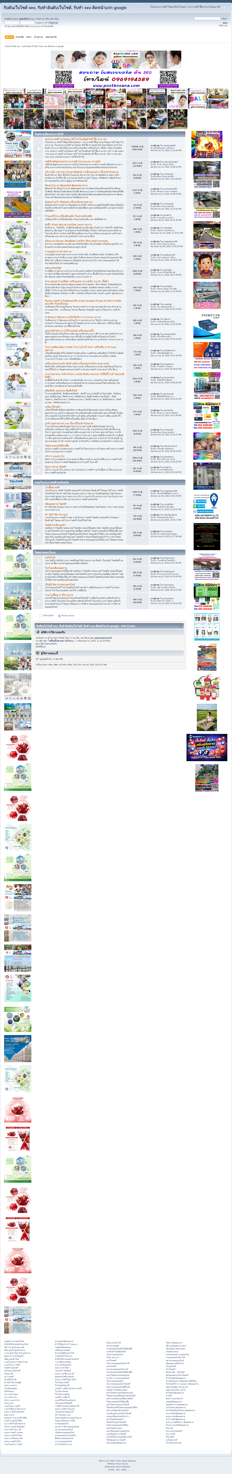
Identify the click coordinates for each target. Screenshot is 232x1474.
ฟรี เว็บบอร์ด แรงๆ (63, 1415)
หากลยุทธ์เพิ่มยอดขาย (64, 1341)
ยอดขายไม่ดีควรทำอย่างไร (177, 1387)
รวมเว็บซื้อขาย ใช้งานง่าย (59, 595)
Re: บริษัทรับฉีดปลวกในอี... (164, 322)
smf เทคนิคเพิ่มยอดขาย (116, 1443)
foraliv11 (167, 215)
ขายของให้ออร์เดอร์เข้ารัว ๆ (118, 1416)
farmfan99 (168, 410)
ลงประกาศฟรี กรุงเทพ (13, 1432)
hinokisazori (169, 558)
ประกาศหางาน (10, 1397)
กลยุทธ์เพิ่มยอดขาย (63, 1347)
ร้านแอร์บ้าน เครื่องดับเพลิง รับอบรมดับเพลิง (68, 216)
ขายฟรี (169, 1396)
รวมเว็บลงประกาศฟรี (13, 1444)
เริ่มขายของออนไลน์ (114, 1354)
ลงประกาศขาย (10, 1385)
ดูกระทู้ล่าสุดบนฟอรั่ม (46, 643)
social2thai (168, 504)
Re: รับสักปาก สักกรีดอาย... (164, 230)
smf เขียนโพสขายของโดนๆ (118, 1431)
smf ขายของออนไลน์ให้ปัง (117, 1425)
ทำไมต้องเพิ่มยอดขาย (175, 1393)
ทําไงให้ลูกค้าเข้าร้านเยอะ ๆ (66, 1344)
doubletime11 (169, 350)
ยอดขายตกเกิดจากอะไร (176, 1390)
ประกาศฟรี (9, 1377)
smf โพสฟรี (111, 1360)
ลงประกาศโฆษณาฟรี (13, 1438)
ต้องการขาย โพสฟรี (55, 466)
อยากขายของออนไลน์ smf (117, 1369)
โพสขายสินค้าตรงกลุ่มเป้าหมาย (68, 1418)
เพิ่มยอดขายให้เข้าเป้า (175, 1363)
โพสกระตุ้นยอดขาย (174, 1343)
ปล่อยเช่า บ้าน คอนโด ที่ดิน (15, 1418)
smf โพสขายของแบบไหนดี (117, 1404)
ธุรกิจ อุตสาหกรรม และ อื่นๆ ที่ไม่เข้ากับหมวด (69, 423)
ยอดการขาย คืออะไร (174, 1398)
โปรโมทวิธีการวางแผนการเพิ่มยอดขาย (182, 1384)
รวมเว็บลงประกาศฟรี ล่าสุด (16, 1362)
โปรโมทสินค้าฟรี (62, 1385)
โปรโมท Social (61, 1391)
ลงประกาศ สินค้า (62, 1368)
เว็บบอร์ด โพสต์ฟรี (63, 1371)
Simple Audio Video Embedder (117, 1467)
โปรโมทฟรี (170, 1369)
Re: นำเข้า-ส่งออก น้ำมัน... (164, 164)
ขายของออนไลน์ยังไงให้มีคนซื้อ (119, 1349)
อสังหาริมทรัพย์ (53, 268)
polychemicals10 (103, 638)
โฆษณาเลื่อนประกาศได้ (65, 1421)
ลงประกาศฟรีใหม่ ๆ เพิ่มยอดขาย (179, 1422)
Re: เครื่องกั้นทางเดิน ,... (163, 336)
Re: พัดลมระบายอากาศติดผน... (166, 413)
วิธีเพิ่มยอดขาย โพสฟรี (116, 1440)
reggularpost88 (170, 241)
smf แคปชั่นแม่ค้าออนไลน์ (117, 1410)
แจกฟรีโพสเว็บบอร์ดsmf (65, 1400)
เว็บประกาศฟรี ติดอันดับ (14, 1427)
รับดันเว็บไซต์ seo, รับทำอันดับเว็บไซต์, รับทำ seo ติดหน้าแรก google (65, 7)
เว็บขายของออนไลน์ (114, 1381)
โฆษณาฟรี (8, 1374)
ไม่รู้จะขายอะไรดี (113, 1343)
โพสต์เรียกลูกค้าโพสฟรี (116, 1422)
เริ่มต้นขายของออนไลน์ (64, 1432)
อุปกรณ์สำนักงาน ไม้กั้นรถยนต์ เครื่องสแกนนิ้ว (69, 330)
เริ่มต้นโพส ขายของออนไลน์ (60, 584)
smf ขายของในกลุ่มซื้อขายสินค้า (119, 1398)
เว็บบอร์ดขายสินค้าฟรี (64, 1412)
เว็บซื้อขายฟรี (52, 487)
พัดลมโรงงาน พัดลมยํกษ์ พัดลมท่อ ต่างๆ (66, 185)
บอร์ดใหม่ (50, 557)
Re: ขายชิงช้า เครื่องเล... (163, 366)
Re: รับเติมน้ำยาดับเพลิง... (164, 507)
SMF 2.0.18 (104, 1461)
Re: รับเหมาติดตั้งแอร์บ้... (164, 470)
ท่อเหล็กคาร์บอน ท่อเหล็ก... (164, 176)
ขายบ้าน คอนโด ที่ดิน (13, 1421)
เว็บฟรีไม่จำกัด (10, 1379)
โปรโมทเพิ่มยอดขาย (56, 568)
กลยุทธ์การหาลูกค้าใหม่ (14, 1341)
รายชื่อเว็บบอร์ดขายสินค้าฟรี (67, 1406)
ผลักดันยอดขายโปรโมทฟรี (177, 1375)
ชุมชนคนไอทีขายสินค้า (64, 1377)
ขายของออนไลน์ (62, 1423)
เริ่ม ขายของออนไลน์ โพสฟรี (118, 1384)
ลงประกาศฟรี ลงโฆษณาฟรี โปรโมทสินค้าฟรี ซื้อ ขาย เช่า (76, 139)
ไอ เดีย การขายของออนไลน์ (117, 1378)
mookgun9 (168, 174)
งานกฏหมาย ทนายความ (58, 251)
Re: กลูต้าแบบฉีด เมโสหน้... (165, 587)
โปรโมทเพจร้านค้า (174, 1443)
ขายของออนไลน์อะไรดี (175, 1357)
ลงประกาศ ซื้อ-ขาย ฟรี (64, 1374)
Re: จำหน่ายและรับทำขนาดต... (166, 574)
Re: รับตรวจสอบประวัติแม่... (165, 257)
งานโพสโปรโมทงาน (63, 1356)
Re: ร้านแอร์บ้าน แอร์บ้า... (164, 218)
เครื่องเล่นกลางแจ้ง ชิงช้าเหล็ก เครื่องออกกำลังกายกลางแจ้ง (77, 363)
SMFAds (110, 1464)
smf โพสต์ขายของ (114, 1428)
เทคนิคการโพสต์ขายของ (116, 1390)
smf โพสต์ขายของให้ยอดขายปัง (119, 1393)
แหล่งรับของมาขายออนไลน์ (177, 1354)
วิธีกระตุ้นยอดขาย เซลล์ (176, 1346)
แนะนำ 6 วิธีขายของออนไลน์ (67, 1427)
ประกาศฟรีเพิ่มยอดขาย (175, 1413)
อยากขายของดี (112, 1346)
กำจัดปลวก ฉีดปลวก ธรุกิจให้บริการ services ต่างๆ (73, 317)
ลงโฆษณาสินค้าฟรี (12, 1371)
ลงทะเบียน (54, 19)
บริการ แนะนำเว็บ (54, 456)
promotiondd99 (170, 189)
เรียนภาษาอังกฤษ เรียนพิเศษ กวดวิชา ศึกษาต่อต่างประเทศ (76, 241)
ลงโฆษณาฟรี (171, 1440)
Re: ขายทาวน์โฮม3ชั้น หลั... (165, 272)
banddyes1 (169, 364)
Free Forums (122, 1464)
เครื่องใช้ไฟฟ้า (53, 407)
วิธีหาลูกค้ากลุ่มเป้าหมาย (14, 1350)
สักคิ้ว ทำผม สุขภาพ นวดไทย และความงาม (68, 224)
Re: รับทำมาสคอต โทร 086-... (166, 289)
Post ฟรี (169, 1428)
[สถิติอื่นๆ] (40, 646)
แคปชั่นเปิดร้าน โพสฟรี (116, 1434)
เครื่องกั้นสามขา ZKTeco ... (164, 148)
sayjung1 (168, 304)
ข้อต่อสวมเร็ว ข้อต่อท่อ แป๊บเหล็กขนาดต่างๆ (68, 202)
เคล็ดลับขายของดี (62, 1350)
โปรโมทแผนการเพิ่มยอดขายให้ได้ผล (181, 1381)
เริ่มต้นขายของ (172, 1351)
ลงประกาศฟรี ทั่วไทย (13, 1435)
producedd (168, 394)
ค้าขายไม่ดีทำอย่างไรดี (64, 1353)
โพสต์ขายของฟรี (11, 1368)
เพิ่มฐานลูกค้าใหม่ (11, 1359)
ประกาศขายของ (11, 1394)
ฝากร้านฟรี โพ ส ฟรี (12, 1429)
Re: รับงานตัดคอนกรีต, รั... (164, 307)
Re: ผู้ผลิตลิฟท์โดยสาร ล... (164, 396)
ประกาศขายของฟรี (174, 1431)
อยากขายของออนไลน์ (64, 1429)
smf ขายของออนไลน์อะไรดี (117, 1363)
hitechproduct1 (170, 446)
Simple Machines (129, 1461)
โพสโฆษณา (9, 1391)
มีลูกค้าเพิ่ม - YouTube (175, 1372)
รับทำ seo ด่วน (112, 1357)
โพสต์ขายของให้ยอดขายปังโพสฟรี (120, 1396)
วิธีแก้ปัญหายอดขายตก (175, 1349)
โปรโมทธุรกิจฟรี (62, 1382)
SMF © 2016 (115, 1461)
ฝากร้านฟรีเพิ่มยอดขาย (175, 1419)
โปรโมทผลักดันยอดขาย (176, 1378)
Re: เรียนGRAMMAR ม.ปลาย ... (166, 493)
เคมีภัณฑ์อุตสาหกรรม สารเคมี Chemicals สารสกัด (72, 161)
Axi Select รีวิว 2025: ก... (163, 601)
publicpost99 (169, 255)
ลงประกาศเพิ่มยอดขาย (175, 1416)
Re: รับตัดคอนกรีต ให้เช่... (164, 517)
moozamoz (169, 585)
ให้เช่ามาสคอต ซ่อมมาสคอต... (165, 534)
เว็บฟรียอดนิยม (10, 1388)
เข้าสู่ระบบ (40, 19)
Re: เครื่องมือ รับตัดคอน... (164, 448)
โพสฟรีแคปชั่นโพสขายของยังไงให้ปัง (121, 1407)
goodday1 (168, 286)
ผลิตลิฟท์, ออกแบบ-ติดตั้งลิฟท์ (61, 390)
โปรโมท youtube (62, 1394)
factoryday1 (169, 377)
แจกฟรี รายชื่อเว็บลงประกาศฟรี (68, 1388)
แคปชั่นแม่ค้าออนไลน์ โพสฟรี (118, 1413)
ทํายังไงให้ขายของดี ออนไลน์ (16, 1344)
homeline (168, 270)
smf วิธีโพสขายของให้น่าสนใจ (119, 1437)
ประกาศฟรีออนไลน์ (63, 1365)
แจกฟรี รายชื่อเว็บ (62, 1397)
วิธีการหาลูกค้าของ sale (14, 1347)
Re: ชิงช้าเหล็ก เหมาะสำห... (165, 459)
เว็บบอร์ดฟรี (171, 1366)
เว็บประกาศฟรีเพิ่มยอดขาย (177, 1425)
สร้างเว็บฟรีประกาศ (63, 1444)
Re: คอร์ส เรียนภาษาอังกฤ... (165, 244)
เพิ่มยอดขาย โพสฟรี (55, 504)
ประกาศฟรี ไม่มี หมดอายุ (14, 1423)
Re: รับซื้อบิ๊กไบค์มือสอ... (163, 380)
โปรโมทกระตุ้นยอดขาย (176, 1407)
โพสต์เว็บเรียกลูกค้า (55, 525)
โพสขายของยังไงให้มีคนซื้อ (117, 1402)
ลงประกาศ (8, 1403)
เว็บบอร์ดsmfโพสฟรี (63, 1403)
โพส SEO (170, 1437)
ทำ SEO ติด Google (56, 514)
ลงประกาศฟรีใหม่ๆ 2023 (65, 1379)
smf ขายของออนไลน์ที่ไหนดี (118, 1387)
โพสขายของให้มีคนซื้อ (57, 445)
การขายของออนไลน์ (63, 1441)
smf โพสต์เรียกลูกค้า (115, 1419)
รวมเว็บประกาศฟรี (12, 1365)
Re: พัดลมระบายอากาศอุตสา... (166, 191)
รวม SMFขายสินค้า (63, 1362)
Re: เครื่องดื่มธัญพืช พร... (163, 353)
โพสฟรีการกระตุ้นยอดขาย (177, 1404)
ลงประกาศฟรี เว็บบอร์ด (65, 1409)
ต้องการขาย (9, 1415)
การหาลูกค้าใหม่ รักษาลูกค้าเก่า (17, 1353)
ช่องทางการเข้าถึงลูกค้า (14, 1356)
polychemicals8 (171, 162)
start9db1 (168, 228)
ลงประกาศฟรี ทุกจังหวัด (14, 1412)
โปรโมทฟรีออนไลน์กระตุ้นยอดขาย (180, 1410)
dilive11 (167, 319)
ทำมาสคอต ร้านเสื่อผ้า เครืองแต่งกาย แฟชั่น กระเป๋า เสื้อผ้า (77, 281)
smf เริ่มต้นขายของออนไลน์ (117, 1375)
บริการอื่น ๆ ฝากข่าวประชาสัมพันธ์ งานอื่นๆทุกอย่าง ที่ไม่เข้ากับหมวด (82, 172)
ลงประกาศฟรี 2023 (12, 1441)
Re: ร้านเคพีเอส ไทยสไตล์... (164, 560)
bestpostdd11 (170, 145)
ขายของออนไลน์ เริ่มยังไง (65, 1435)
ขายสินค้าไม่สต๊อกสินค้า (116, 1351)
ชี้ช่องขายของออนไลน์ (64, 1438)
